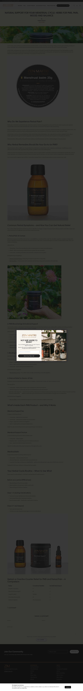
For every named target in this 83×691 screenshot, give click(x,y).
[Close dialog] (65, 332)
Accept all (68, 687)
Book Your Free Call (29, 356)
